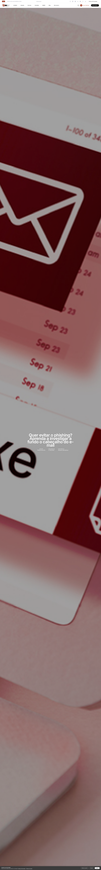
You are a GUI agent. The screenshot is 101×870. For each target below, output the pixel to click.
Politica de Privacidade (93, 1)
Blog (49, 5)
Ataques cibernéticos (63, 450)
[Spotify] (75, 1)
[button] (78, 5)
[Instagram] (70, 1)
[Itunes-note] (82, 1)
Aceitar (97, 868)
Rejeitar (91, 868)
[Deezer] (85, 1)
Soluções (22, 5)
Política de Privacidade (21, 868)
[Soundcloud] (77, 1)
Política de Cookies (29, 868)
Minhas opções (84, 868)
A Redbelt (15, 5)
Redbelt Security (41, 450)
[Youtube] (80, 1)
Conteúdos (37, 5)
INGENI (43, 5)
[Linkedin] (72, 1)
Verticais (29, 5)
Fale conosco (56, 5)
